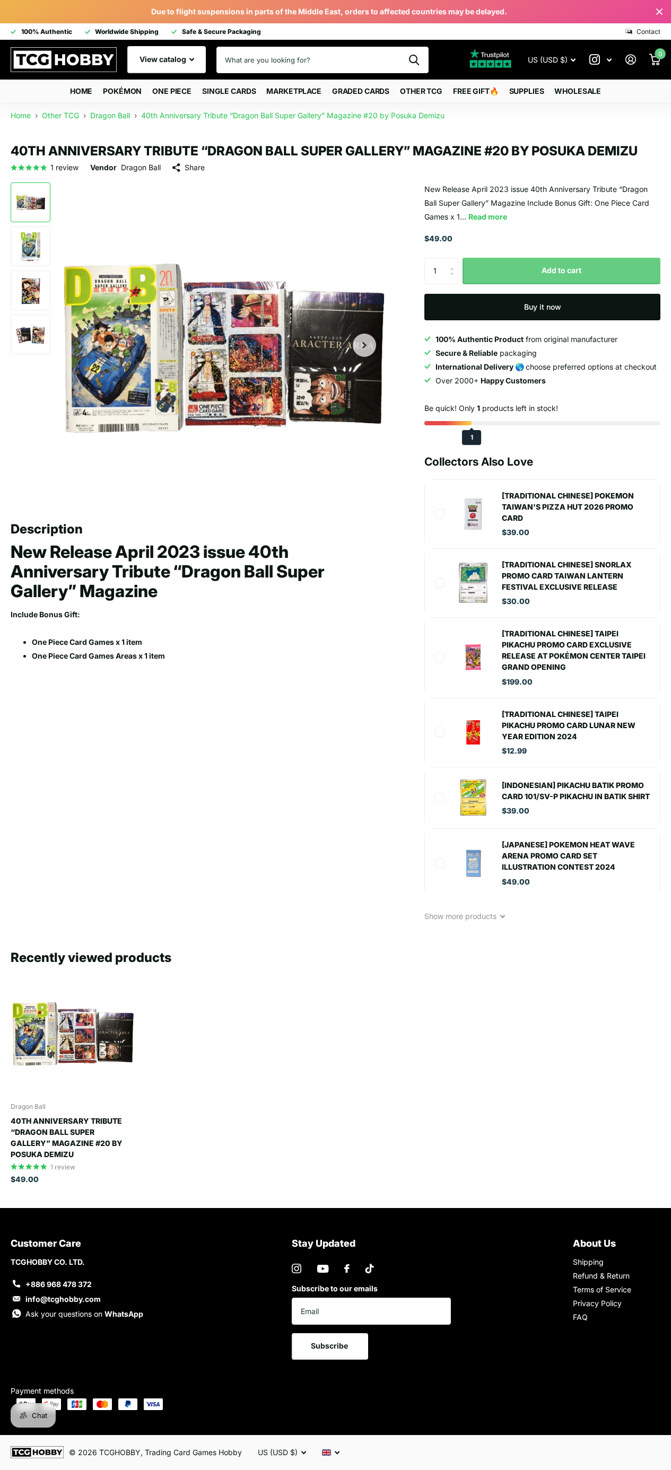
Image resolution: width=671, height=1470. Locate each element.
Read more (487, 216)
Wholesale (577, 90)
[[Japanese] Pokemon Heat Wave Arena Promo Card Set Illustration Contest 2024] (473, 863)
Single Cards (229, 90)
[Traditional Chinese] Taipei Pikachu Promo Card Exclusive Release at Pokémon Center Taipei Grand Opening (574, 650)
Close (659, 11)
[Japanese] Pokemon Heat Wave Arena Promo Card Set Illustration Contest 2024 (568, 855)
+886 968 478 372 (58, 1284)
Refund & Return (601, 1275)
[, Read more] (600, 60)
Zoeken (414, 60)
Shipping (588, 1261)
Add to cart (561, 270)
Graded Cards (360, 90)
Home (81, 90)
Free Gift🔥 (476, 90)
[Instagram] (296, 1268)
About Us (594, 1243)
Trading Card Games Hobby (193, 1452)
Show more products (461, 916)
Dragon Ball (141, 167)
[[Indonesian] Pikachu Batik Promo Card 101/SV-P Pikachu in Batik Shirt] (473, 797)
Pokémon (122, 90)
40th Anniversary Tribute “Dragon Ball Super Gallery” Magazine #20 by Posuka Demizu (67, 1137)
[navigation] (30, 202)
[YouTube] (322, 1269)
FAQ (580, 1317)
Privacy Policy (597, 1303)
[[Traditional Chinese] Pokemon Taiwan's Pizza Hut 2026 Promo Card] (473, 514)
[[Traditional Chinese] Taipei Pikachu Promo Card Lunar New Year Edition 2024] (473, 732)
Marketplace (293, 90)
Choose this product (440, 514)
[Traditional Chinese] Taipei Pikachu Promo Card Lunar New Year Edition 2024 (568, 725)
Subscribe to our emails (335, 1288)
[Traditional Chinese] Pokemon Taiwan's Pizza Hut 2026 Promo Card (568, 506)
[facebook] (347, 1268)
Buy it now (542, 306)
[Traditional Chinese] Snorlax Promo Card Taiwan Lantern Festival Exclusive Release (567, 575)
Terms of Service (602, 1289)
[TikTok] (369, 1268)
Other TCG (421, 90)
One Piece (171, 90)
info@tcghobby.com (63, 1298)
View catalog (164, 59)
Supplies (526, 90)
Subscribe (330, 1345)
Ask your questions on (84, 1313)
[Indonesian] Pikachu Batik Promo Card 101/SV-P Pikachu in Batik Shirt (576, 791)
